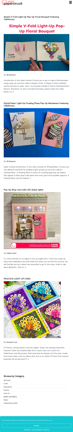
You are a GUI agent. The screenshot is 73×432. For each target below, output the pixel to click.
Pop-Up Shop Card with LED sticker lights (23, 189)
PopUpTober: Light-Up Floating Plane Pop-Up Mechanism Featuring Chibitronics (36, 104)
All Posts (7, 380)
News (6, 400)
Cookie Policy (27, 429)
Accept (36, 425)
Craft (6, 383)
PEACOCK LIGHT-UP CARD (17, 278)
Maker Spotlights (10, 397)
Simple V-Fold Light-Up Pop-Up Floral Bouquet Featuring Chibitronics (31, 18)
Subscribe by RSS (10, 403)
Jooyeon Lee (11, 342)
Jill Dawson (11, 75)
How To (7, 393)
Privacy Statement (37, 429)
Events (6, 390)
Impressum (46, 429)
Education (8, 387)
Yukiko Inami (11, 253)
